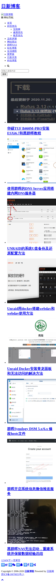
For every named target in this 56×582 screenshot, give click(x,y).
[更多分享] (33, 565)
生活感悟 (12, 51)
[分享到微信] (12, 565)
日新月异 (12, 57)
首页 (9, 23)
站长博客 (12, 48)
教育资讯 (18, 35)
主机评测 (12, 38)
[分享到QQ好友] (19, 565)
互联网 (16, 29)
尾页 (18, 560)
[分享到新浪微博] (4, 565)
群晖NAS (12, 45)
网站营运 (12, 41)
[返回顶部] (2, 579)
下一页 (12, 560)
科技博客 (12, 60)
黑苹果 (10, 54)
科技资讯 (12, 26)
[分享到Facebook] (26, 565)
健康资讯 (18, 32)
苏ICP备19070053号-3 (12, 574)
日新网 (50, 571)
